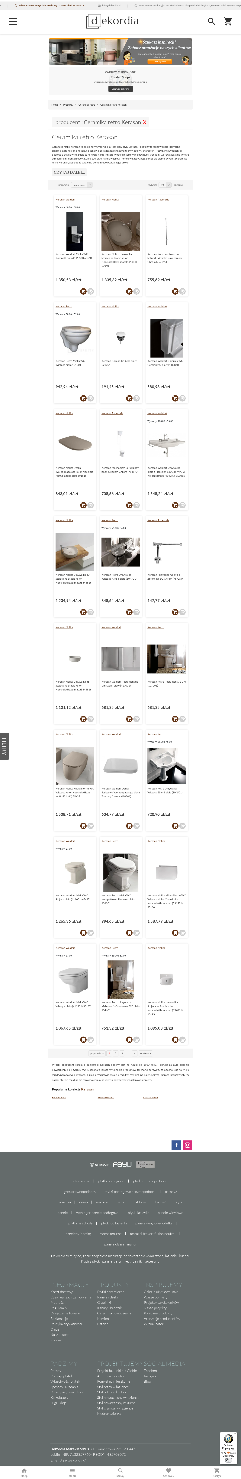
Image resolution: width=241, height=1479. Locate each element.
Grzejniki (104, 1302)
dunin (83, 1202)
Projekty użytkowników (161, 1302)
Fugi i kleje (58, 1402)
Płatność (57, 1302)
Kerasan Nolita (110, 199)
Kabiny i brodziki (110, 1308)
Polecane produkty (158, 1313)
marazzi (102, 1202)
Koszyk (217, 1476)
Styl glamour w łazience (115, 1408)
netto (121, 1202)
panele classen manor (120, 1244)
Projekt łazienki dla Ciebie (117, 1370)
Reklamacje (59, 1318)
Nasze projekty (155, 1308)
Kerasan (87, 1089)
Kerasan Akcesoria (158, 199)
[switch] (228, 1460)
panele (63, 1212)
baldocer (140, 1202)
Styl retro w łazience (113, 1386)
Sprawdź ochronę (120, 88)
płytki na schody (80, 1223)
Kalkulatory (59, 1397)
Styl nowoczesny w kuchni (117, 1402)
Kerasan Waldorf (65, 199)
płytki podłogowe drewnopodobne (130, 1191)
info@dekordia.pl (93, 5)
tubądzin (64, 1202)
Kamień (103, 1318)
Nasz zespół (59, 1334)
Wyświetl (152, 184)
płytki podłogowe (111, 1181)
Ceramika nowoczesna (114, 1313)
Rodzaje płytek (61, 1376)
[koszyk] (83, 291)
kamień (160, 1202)
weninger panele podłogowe (97, 1212)
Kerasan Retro (64, 306)
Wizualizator (154, 1324)
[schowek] (90, 291)
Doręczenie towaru (65, 1313)
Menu (72, 1476)
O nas (54, 1329)
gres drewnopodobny (80, 1191)
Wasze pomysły (155, 1297)
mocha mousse (110, 1233)
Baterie (103, 1324)
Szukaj (120, 1476)
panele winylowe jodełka (153, 1223)
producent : (98, 122)
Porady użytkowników (66, 1392)
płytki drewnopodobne (150, 1181)
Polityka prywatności (66, 1324)
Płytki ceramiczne (110, 1291)
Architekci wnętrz (110, 1376)
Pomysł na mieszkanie (113, 1381)
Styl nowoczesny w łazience (118, 1397)
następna (145, 1053)
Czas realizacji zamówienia (70, 1297)
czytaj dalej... (69, 172)
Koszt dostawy (61, 1291)
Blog (147, 1381)
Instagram (151, 1376)
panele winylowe (170, 1212)
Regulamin (58, 1308)
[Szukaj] (211, 21)
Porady (55, 1370)
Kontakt (56, 1340)
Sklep (24, 1476)
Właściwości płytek (65, 1381)
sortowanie (63, 184)
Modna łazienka (109, 1413)
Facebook (151, 1370)
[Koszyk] (228, 21)
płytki (179, 1202)
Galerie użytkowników (161, 1291)
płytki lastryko (138, 1212)
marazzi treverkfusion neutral (152, 1233)
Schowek (168, 1476)
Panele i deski (107, 1297)
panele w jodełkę (78, 1233)
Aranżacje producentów (162, 1318)
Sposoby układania (64, 1386)
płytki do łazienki (114, 1223)
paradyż (171, 1191)
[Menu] (13, 21)
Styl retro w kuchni (111, 1392)
